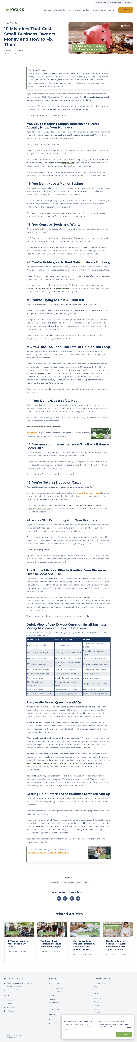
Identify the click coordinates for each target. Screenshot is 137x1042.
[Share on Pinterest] (78, 898)
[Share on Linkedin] (65, 898)
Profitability (54, 883)
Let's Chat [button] (126, 10)
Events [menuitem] (96, 1009)
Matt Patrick (11, 53)
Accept (124, 1035)
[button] (133, 938)
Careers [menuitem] (96, 1005)
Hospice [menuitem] (52, 999)
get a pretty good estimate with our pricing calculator (52, 763)
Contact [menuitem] (97, 1013)
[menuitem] (102, 2)
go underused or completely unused (53, 288)
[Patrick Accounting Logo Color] (18, 10)
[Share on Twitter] (72, 898)
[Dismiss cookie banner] (131, 1017)
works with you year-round (88, 493)
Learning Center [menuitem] (100, 983)
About (111, 10)
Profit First (31, 433)
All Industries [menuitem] (54, 1003)
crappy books (67, 163)
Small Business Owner (71, 883)
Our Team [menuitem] (97, 1002)
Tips (85, 883)
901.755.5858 (12, 990)
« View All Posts (10, 23)
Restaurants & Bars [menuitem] (56, 992)
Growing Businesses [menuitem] (56, 988)
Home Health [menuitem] (54, 995)
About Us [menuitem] (97, 998)
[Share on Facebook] (59, 898)
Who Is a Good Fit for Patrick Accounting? (48, 853)
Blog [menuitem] (95, 987)
